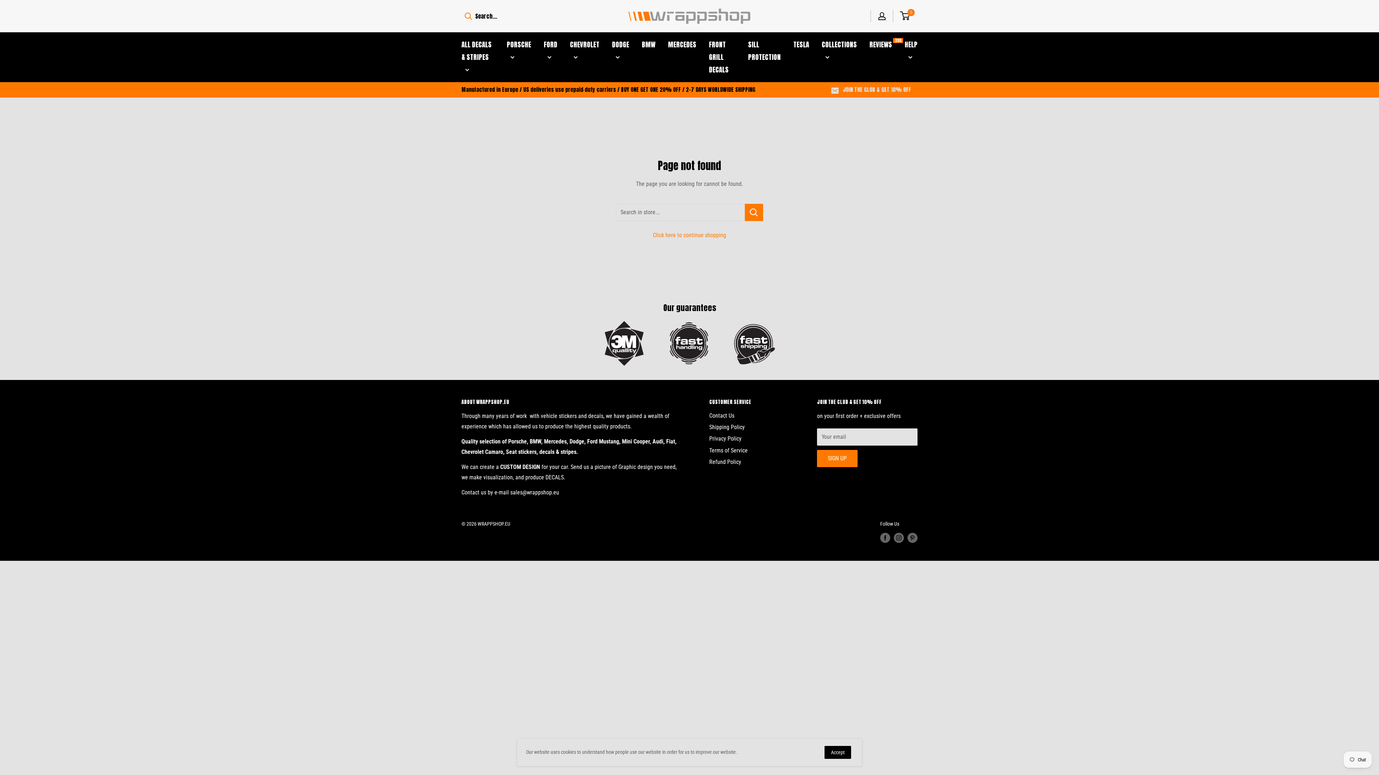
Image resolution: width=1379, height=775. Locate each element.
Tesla (801, 44)
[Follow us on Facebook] (885, 538)
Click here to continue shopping (689, 235)
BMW (648, 44)
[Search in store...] (754, 212)
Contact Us (721, 415)
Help (911, 44)
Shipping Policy (727, 427)
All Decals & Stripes (476, 50)
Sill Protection (764, 50)
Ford (550, 44)
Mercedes (682, 44)
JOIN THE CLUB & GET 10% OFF (877, 89)
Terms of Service (728, 450)
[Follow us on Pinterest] (912, 538)
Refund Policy (725, 462)
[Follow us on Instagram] (899, 538)
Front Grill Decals (719, 57)
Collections (839, 44)
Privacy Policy (725, 438)
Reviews (880, 44)
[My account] (882, 16)
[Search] (468, 16)
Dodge (620, 44)
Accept (838, 752)
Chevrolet (584, 44)
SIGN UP (837, 458)
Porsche (519, 44)
